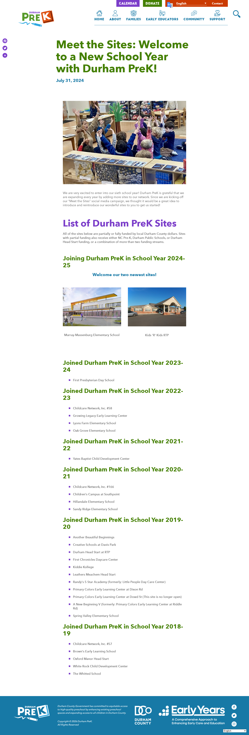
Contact (217, 3)
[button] (237, 14)
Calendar (128, 3)
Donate (152, 3)
